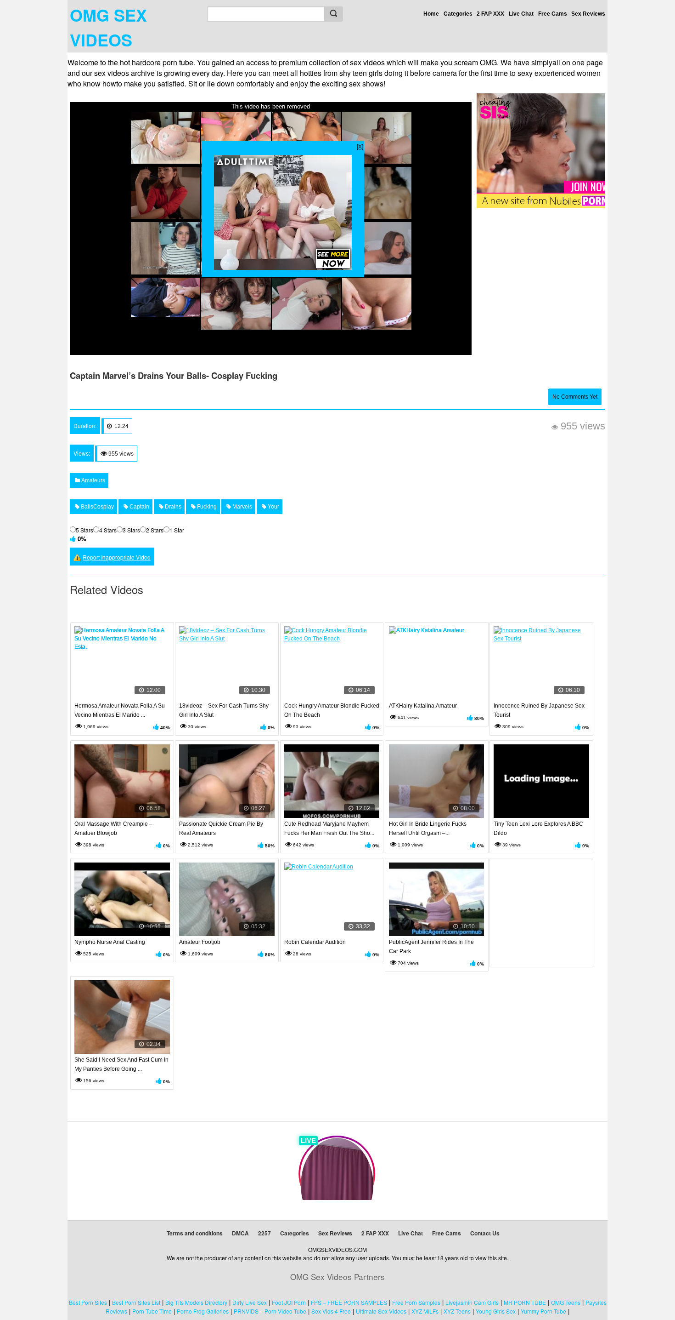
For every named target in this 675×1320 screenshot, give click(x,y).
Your (272, 506)
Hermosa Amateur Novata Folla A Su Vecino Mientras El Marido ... (119, 710)
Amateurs (92, 480)
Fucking (206, 506)
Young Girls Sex (496, 1311)
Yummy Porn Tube (543, 1311)
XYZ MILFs (425, 1311)
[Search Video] (333, 14)
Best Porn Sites (88, 1302)
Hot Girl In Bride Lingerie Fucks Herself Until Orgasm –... (428, 828)
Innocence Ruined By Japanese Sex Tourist (539, 710)
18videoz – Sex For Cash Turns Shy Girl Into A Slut (224, 710)
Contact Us (485, 1233)
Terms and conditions (195, 1233)
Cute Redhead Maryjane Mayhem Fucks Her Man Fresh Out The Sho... (329, 828)
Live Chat (521, 14)
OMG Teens (565, 1302)
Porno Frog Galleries (203, 1311)
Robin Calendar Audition (315, 942)
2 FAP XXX (490, 14)
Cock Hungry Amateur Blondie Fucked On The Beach (331, 710)
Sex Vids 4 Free (331, 1311)
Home (431, 14)
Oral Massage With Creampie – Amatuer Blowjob (113, 828)
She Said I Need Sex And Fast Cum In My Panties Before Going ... (121, 1064)
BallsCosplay (96, 506)
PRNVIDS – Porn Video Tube (270, 1311)
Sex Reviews (588, 14)
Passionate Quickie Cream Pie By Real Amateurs (221, 828)
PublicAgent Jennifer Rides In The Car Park (431, 946)
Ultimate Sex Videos (381, 1311)
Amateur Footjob (199, 942)
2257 (264, 1233)
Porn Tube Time (152, 1311)
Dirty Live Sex (249, 1302)
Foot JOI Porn (289, 1302)
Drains (172, 506)
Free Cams (552, 14)
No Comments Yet (574, 397)
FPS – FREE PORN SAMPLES (349, 1302)
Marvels (241, 506)
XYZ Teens (457, 1311)
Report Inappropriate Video (117, 557)
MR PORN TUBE (525, 1302)
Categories (458, 14)
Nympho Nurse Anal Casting (109, 942)
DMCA (240, 1233)
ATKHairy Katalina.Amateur (423, 706)
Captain (138, 506)
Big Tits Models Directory (196, 1302)
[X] (360, 146)
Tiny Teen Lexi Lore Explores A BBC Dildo (538, 828)
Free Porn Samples (416, 1302)
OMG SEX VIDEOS (108, 27)
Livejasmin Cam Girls (472, 1302)
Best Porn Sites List (136, 1302)
